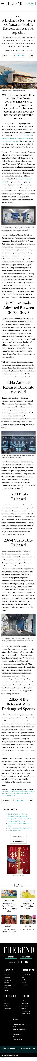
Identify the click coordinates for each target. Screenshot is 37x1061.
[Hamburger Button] (2, 3)
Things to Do (9, 900)
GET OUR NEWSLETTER (18, 837)
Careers (6, 982)
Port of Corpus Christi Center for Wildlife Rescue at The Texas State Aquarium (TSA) (17, 138)
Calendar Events (17, 1039)
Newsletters (26, 957)
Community (28, 900)
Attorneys (7, 1003)
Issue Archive (16, 1034)
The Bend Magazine (11, 1048)
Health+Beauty (26, 1011)
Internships (7, 985)
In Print (18, 17)
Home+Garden (26, 1013)
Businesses (7, 1006)
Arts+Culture (25, 1003)
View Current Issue (18, 842)
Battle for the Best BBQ (19, 1029)
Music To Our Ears (14, 831)
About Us (7, 975)
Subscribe (31, 3)
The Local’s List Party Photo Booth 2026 (27, 906)
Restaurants (7, 1008)
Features (28, 926)
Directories (16, 1037)
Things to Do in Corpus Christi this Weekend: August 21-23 (9, 907)
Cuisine (24, 1008)
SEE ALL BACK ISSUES (18, 876)
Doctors (6, 1000)
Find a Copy (16, 1031)
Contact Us (7, 980)
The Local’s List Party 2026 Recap (19, 828)
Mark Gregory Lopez (13, 51)
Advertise (7, 977)
